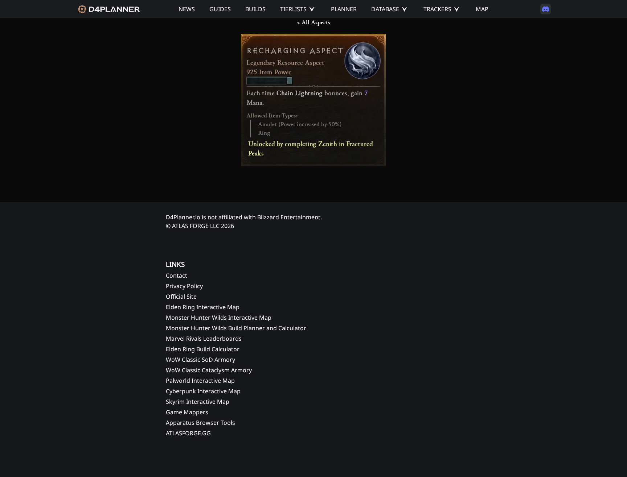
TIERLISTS (293, 9)
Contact (176, 275)
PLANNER (344, 9)
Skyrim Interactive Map (197, 402)
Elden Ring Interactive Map (202, 307)
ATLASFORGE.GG (188, 433)
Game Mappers (187, 412)
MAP (482, 9)
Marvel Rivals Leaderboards (204, 339)
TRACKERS (437, 9)
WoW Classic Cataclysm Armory (209, 370)
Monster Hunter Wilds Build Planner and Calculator (236, 328)
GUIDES (220, 9)
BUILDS (255, 9)
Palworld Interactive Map (200, 381)
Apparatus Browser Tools (200, 423)
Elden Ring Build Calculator (202, 349)
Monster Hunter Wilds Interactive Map (218, 318)
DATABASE (385, 9)
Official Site (181, 296)
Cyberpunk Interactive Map (203, 391)
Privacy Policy (184, 286)
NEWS (187, 9)
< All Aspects (313, 22)
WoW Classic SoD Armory (200, 360)
